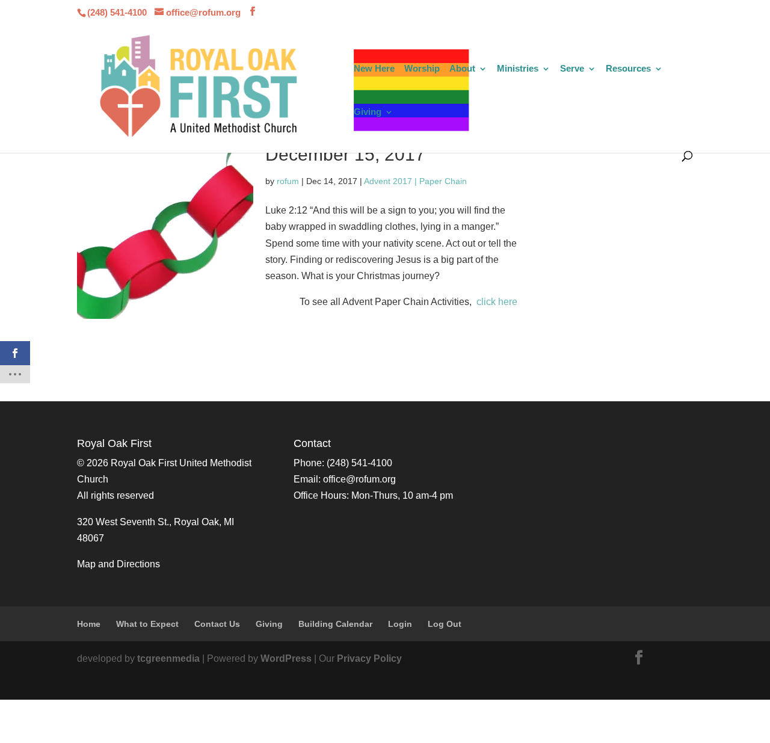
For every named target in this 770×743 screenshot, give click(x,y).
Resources (628, 68)
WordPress (286, 658)
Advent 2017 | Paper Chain (415, 181)
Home (88, 624)
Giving (367, 112)
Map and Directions (118, 564)
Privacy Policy (369, 658)
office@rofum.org (359, 479)
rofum (288, 181)
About (462, 68)
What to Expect (147, 624)
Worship (422, 68)
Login (400, 624)
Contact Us (217, 624)
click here (496, 302)
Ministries (517, 68)
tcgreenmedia (168, 658)
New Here (374, 68)
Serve (572, 68)
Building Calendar (335, 624)
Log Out (444, 624)
